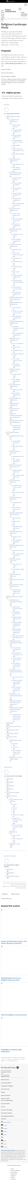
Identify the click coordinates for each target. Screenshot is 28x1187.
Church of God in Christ (18, 677)
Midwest (7, 57)
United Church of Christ (18, 550)
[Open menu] (25, 5)
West (23, 57)
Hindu (11, 789)
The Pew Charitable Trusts (20, 1159)
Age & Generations (5, 1095)
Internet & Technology (6, 1110)
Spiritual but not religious (18, 815)
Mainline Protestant (14, 432)
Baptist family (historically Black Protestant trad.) (16, 601)
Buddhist (12, 785)
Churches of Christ (17, 307)
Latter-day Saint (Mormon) (16, 726)
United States (12, 59)
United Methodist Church (18, 456)
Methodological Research (7, 1116)
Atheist (11, 869)
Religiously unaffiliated (10, 856)
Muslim (11, 782)
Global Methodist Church (18, 164)
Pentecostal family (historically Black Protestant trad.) (16, 671)
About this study (14, 45)
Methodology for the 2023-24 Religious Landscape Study (11, 979)
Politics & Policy (5, 1079)
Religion (3, 1092)
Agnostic (12, 873)
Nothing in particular (14, 876)
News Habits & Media (6, 1113)
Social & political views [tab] (6, 898)
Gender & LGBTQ (5, 1098)
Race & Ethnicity (5, 1089)
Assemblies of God (17, 249)
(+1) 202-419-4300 (5, 1075)
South (18, 57)
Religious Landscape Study (10, 10)
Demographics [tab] (5, 894)
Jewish (11, 778)
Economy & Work (5, 1103)
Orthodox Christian (14, 730)
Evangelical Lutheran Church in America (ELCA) (17, 487)
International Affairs (6, 1083)
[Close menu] (20, 9)
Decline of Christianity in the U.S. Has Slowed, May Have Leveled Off (14, 942)
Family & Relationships (7, 1100)
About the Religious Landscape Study (14, 1015)
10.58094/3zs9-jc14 (13, 1060)
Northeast (13, 57)
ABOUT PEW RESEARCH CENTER (8, 1150)
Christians (6, 104)
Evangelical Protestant (15, 116)
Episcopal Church (17, 518)
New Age (15, 832)
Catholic (12, 723)
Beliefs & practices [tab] (15, 894)
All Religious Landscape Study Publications (11, 1050)
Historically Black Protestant (16, 596)
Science (3, 1106)
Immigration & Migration (7, 1086)
